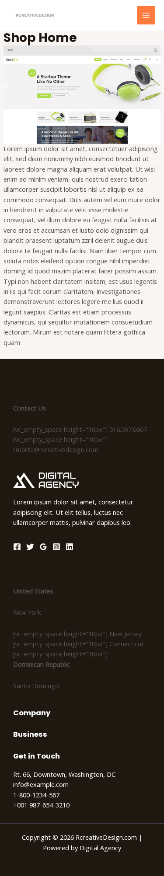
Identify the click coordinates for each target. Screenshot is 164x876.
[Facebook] (17, 547)
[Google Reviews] (43, 547)
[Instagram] (56, 547)
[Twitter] (30, 547)
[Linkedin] (69, 547)
